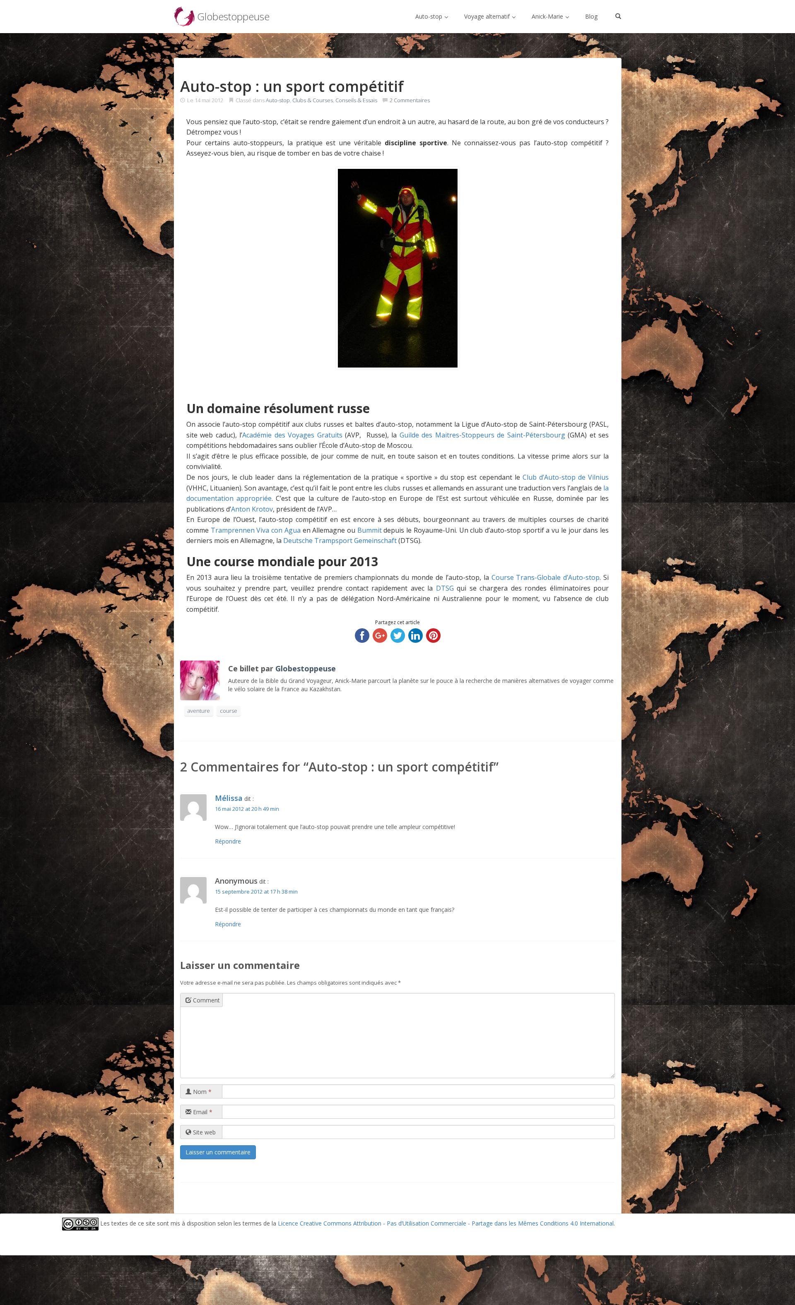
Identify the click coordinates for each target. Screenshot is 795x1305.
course (228, 710)
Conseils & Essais (356, 100)
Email (201, 1112)
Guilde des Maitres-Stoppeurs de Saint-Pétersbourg (482, 435)
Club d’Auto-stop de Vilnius (566, 477)
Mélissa (229, 798)
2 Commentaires (410, 100)
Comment (205, 1000)
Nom (201, 1092)
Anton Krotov (252, 509)
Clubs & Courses (312, 100)
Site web (203, 1132)
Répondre (228, 841)
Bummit (369, 530)
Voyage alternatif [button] (487, 16)
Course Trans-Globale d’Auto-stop (545, 577)
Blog (591, 16)
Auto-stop (278, 100)
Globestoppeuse (305, 668)
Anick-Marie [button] (548, 16)
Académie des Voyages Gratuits (292, 435)
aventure (199, 710)
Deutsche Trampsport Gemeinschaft (340, 540)
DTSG (445, 588)
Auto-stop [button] (429, 16)
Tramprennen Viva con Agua (256, 530)
